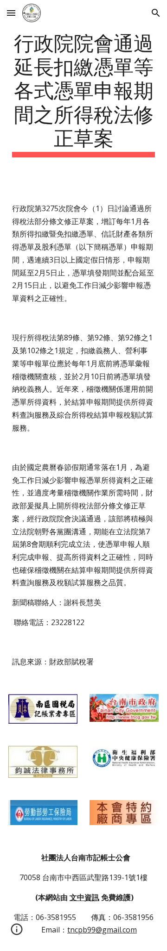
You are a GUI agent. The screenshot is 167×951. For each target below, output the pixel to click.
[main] (83, 93)
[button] (11, 12)
